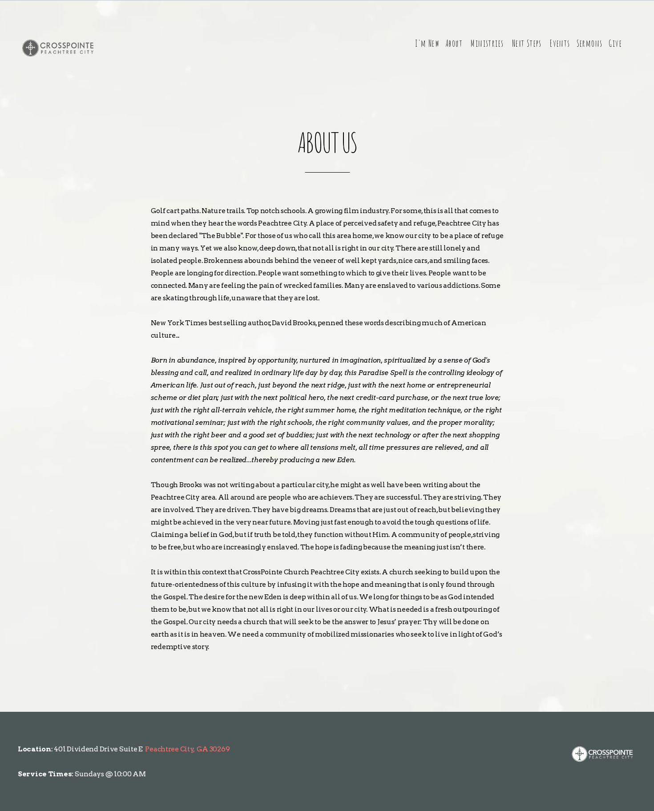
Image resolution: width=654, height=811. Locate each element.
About (454, 43)
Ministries (488, 43)
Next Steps (528, 43)
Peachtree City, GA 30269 (187, 749)
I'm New (427, 43)
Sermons (590, 43)
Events (560, 43)
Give (615, 43)
